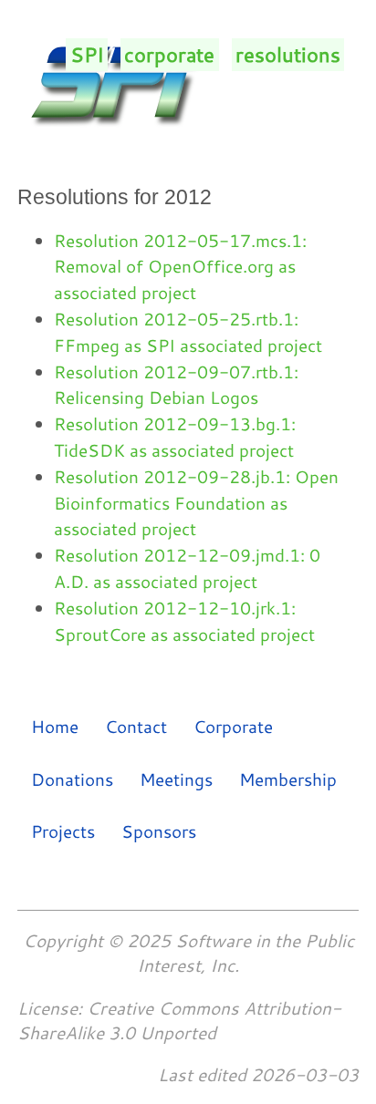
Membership (288, 778)
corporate (169, 54)
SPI (87, 54)
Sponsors (158, 831)
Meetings (176, 778)
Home (54, 726)
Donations (72, 778)
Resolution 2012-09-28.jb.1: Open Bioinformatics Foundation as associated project (196, 503)
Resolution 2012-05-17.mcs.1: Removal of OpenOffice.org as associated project (180, 266)
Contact (136, 726)
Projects (63, 831)
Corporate (233, 726)
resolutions (287, 54)
